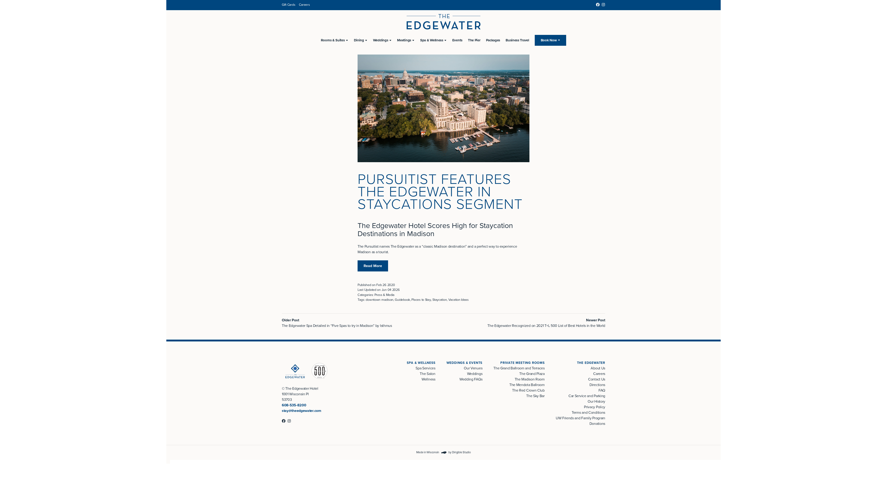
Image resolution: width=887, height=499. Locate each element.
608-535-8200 (294, 405)
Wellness (428, 379)
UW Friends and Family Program (580, 418)
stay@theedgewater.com (301, 410)
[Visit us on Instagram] (603, 4)
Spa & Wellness (421, 363)
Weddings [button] (380, 40)
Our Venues (473, 368)
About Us (598, 368)
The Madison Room (530, 379)
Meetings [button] (404, 40)
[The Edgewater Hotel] (443, 22)
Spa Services (425, 368)
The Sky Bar (535, 396)
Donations (597, 423)
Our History (596, 401)
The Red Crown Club (528, 390)
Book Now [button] (549, 40)
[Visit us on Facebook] (598, 4)
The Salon (427, 373)
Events (457, 40)
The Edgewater (591, 363)
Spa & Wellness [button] (431, 40)
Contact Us (596, 379)
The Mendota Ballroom (527, 385)
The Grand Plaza (531, 373)
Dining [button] (359, 40)
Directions (597, 385)
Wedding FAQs (470, 379)
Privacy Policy (594, 407)
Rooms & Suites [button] (333, 40)
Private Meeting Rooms (522, 363)
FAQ (601, 390)
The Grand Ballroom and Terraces (519, 368)
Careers (304, 5)
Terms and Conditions (588, 412)
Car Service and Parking (586, 396)
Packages (493, 40)
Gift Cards (288, 5)
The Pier (474, 40)
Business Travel (517, 40)
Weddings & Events (465, 363)
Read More (373, 266)
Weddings (475, 373)
